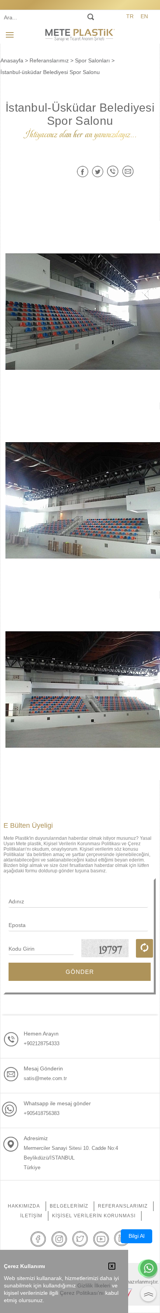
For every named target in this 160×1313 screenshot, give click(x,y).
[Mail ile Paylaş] (128, 171)
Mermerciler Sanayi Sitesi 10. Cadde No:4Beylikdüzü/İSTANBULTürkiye (71, 1157)
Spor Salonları (92, 60)
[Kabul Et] (112, 1266)
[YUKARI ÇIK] (148, 1293)
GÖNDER (80, 971)
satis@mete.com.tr (45, 1078)
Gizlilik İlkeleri (93, 1286)
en (144, 16)
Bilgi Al (136, 1236)
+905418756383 (41, 1113)
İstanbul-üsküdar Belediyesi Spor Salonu (50, 72)
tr (130, 16)
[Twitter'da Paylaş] (97, 171)
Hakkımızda (24, 1206)
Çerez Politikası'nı (82, 1293)
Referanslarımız (49, 60)
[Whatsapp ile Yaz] (148, 1269)
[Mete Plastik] (80, 34)
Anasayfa (11, 60)
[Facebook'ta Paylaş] (82, 171)
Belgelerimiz (69, 1206)
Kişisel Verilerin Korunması (94, 1215)
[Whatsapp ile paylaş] (113, 171)
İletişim (31, 1215)
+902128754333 (41, 1043)
